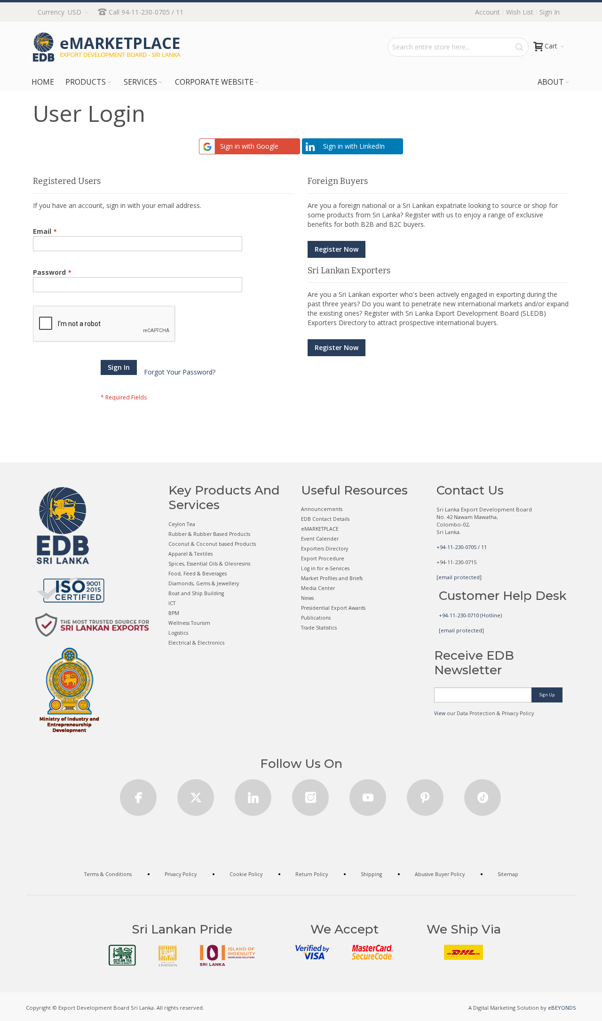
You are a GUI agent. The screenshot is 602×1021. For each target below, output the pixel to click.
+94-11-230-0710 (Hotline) (470, 615)
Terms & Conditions (108, 874)
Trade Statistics (319, 627)
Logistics (178, 633)
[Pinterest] (425, 794)
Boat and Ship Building (196, 593)
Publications (316, 617)
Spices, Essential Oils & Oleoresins (209, 563)
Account (487, 12)
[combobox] (458, 47)
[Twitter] (195, 794)
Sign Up (546, 694)
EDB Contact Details (325, 519)
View (439, 713)
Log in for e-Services (325, 568)
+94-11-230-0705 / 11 (461, 546)
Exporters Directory (324, 548)
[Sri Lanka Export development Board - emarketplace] (107, 47)
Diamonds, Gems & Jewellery (203, 583)
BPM (173, 613)
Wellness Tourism (189, 623)
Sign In (549, 12)
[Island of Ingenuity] (227, 955)
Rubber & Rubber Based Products (209, 534)
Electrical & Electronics (196, 642)
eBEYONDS (562, 1007)
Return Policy (311, 874)
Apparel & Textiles (190, 553)
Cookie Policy (246, 874)
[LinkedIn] (253, 794)
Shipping (371, 874)
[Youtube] (367, 794)
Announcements (321, 509)
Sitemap (508, 874)
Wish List (519, 12)
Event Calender (320, 538)
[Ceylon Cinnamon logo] (167, 955)
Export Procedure (322, 558)
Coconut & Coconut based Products (212, 544)
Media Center (318, 588)
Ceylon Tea (181, 524)
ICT (171, 603)
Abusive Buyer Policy (440, 874)
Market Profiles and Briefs (332, 578)
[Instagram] (310, 794)
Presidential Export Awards (333, 608)
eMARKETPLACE (320, 529)
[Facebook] (138, 794)
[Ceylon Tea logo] (122, 955)
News (307, 598)
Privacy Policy (181, 874)
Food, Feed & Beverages (197, 573)
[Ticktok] (482, 794)
